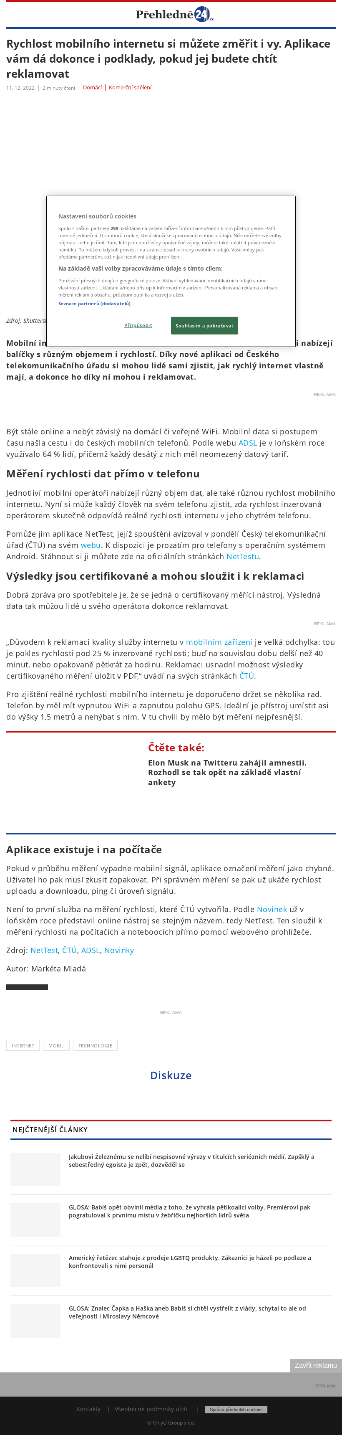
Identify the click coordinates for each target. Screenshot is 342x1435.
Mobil (56, 1045)
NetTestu (242, 556)
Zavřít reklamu (316, 1365)
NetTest (44, 950)
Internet (23, 1045)
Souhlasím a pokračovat (205, 325)
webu (91, 545)
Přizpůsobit (138, 325)
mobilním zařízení (219, 642)
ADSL (248, 443)
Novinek (272, 909)
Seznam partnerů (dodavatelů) (94, 303)
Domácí (92, 87)
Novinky (119, 950)
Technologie (95, 1045)
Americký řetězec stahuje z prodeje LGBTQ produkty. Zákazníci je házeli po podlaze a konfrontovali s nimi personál (190, 1262)
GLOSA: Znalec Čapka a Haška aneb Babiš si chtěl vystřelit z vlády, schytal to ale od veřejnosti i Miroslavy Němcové (187, 1312)
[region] (171, 271)
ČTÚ (246, 676)
